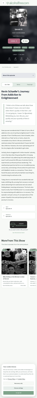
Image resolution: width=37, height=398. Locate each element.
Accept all (18, 393)
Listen (13, 41)
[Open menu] (3, 3)
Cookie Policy (21, 379)
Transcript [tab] (30, 85)
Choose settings (18, 388)
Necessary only (18, 383)
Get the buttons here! (18, 233)
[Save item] (24, 252)
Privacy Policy (11, 379)
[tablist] (18, 84)
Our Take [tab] (7, 85)
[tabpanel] (18, 144)
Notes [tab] (18, 85)
